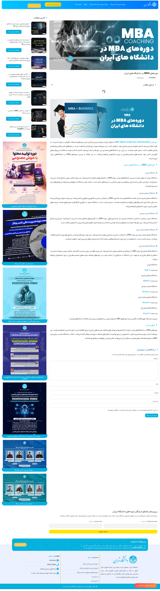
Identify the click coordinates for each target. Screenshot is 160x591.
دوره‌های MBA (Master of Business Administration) (136, 142)
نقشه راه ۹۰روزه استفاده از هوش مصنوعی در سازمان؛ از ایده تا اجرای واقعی (19, 94)
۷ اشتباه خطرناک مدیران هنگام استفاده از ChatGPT (20, 127)
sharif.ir (146, 281)
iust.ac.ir (146, 302)
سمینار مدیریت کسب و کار (23, 503)
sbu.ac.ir (146, 291)
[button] (52, 85)
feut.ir (147, 270)
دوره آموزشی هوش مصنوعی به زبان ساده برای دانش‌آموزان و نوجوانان (24, 377)
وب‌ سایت (155, 401)
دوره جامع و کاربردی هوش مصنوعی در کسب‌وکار (23, 321)
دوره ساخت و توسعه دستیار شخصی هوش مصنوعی (23, 436)
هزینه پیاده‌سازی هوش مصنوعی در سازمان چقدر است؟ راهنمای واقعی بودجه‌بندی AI (18, 42)
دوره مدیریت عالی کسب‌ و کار (23, 263)
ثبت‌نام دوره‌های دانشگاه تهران (145, 585)
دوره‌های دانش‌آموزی (53, 4)
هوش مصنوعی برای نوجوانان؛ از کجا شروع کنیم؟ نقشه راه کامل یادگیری (18, 59)
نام (156, 384)
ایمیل (156, 392)
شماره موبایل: (95, 521)
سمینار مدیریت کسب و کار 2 (24, 470)
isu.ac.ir (146, 313)
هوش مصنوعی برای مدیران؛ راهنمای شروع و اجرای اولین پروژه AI (18, 24)
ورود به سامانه (34, 5)
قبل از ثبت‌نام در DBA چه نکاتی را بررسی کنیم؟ (19, 111)
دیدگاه (155, 358)
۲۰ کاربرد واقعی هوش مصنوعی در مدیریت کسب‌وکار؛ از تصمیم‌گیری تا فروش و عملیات (19, 76)
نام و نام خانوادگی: (149, 521)
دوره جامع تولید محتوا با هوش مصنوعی (23, 206)
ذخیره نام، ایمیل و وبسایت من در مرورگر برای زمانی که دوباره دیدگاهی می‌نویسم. (132, 410)
